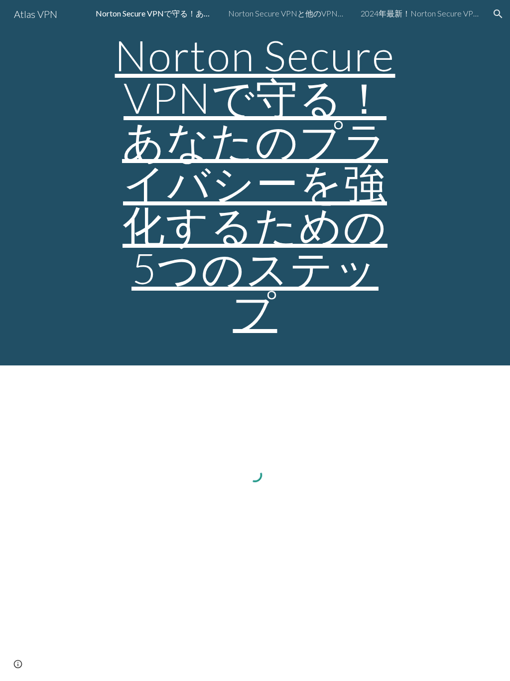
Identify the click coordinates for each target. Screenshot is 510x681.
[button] (498, 14)
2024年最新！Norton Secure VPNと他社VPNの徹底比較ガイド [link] (420, 13)
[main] (255, 183)
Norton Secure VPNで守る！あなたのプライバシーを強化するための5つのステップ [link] (155, 13)
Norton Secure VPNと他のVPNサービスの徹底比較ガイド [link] (288, 13)
